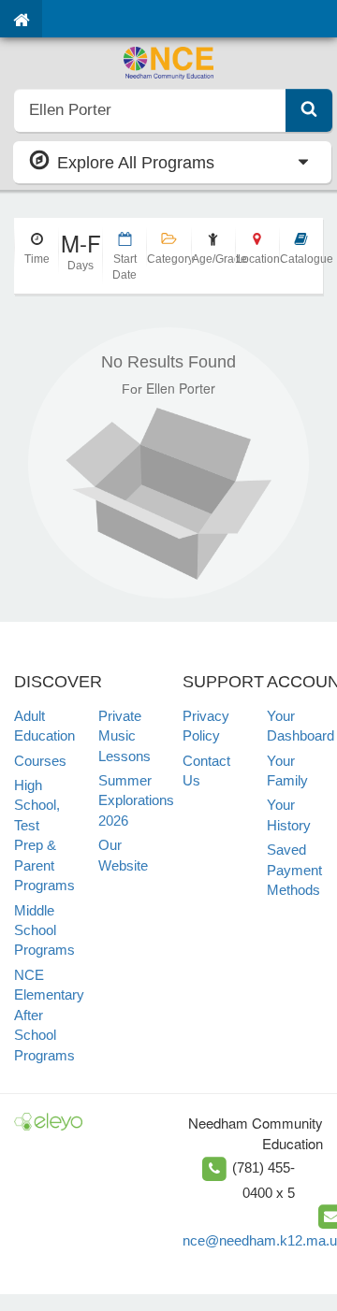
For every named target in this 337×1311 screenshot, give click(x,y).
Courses (40, 761)
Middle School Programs (44, 930)
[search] (150, 110)
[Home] (21, 18)
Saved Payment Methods (294, 870)
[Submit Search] (309, 110)
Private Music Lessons (124, 736)
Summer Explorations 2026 (136, 800)
